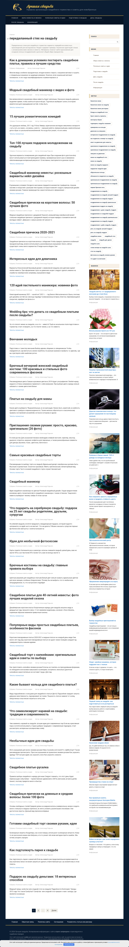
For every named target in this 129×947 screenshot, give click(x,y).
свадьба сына (95, 243)
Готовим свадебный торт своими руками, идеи (43, 823)
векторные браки (96, 120)
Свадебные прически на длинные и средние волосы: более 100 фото (41, 795)
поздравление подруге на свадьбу (102, 206)
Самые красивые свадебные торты (35, 455)
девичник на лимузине (98, 131)
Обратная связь (28, 922)
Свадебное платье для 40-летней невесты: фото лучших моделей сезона (44, 596)
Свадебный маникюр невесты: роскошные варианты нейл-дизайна (40, 174)
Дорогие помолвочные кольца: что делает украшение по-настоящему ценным (102, 413)
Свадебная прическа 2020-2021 (32, 232)
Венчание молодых (23, 339)
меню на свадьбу (96, 161)
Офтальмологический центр (100, 540)
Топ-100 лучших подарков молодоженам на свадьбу (41, 144)
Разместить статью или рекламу (79, 922)
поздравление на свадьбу (99, 191)
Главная (14, 18)
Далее (54, 910)
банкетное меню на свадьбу (100, 105)
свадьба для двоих (105, 240)
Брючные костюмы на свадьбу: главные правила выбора (39, 566)
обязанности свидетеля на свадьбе (102, 176)
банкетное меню (96, 101)
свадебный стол (110, 236)
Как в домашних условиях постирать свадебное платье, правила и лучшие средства (44, 61)
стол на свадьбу (96, 251)
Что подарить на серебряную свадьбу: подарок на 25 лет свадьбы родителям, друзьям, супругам (43, 511)
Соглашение (58, 922)
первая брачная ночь (98, 187)
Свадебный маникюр (25, 481)
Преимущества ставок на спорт (101, 782)
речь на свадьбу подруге (99, 232)
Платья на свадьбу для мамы (31, 399)
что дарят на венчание (98, 259)
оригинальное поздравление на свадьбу (104, 180)
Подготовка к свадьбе (78, 18)
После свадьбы (17, 22)
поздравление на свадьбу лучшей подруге (104, 195)
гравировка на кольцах (98, 127)
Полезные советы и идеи (55, 18)
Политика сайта (44, 922)
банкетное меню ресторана (99, 108)
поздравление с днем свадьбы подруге (103, 210)
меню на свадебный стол (99, 157)
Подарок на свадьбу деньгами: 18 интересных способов (43, 878)
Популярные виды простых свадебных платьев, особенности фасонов (44, 626)
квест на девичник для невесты (101, 142)
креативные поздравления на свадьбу (103, 150)
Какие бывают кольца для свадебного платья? (43, 684)
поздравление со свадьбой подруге (102, 213)
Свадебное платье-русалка (29, 767)
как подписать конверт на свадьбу (102, 138)
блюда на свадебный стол (99, 112)
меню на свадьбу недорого (99, 165)
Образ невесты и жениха (32, 18)
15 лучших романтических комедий (35, 116)
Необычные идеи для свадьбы (32, 741)
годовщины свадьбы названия (101, 123)
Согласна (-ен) (68, 944)
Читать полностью (17, 81)
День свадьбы (96, 18)
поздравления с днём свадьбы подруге (103, 225)
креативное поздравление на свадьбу (103, 146)
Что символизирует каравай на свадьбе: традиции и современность (39, 712)
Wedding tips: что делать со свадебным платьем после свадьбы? (44, 313)
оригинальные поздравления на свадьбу (104, 183)
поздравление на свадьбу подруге (102, 198)
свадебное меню (96, 236)
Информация (32, 22)
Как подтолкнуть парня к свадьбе (34, 850)
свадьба (93, 240)
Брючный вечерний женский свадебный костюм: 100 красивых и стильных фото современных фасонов (39, 369)
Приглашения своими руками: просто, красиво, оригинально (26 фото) (43, 426)
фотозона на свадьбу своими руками (103, 255)
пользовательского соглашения (59, 939)
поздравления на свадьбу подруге (102, 221)
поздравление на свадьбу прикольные (103, 202)
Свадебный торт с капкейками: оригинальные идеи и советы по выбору (43, 656)
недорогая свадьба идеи (99, 168)
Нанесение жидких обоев (99, 743)
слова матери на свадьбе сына (101, 247)
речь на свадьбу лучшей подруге (101, 229)
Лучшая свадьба (40, 6)
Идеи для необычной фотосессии (34, 541)
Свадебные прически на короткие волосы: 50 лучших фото (42, 204)
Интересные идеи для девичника (33, 259)
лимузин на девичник (98, 153)
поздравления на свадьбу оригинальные (104, 217)
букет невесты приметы (98, 116)
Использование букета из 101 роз (102, 331)
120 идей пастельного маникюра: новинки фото (44, 285)
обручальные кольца (97, 172)
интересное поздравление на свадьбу (103, 135)
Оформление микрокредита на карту (103, 582)
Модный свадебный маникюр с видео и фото (42, 90)
